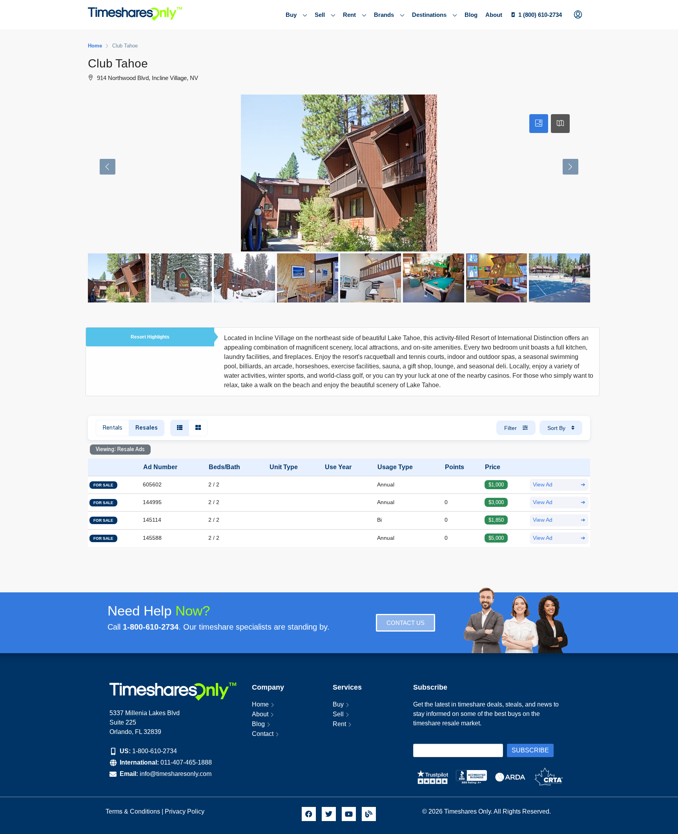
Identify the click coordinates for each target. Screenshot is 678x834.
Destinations (429, 14)
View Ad (559, 485)
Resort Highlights (150, 337)
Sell (320, 14)
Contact (262, 733)
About (493, 14)
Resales (146, 428)
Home (260, 704)
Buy (291, 14)
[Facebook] (309, 814)
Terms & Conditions (133, 811)
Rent (349, 14)
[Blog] (369, 814)
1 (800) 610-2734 (540, 14)
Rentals (112, 428)
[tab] (538, 123)
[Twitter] (329, 814)
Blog (471, 14)
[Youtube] (349, 814)
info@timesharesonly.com (175, 773)
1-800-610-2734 (154, 751)
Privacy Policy (185, 811)
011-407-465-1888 (186, 762)
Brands (384, 14)
